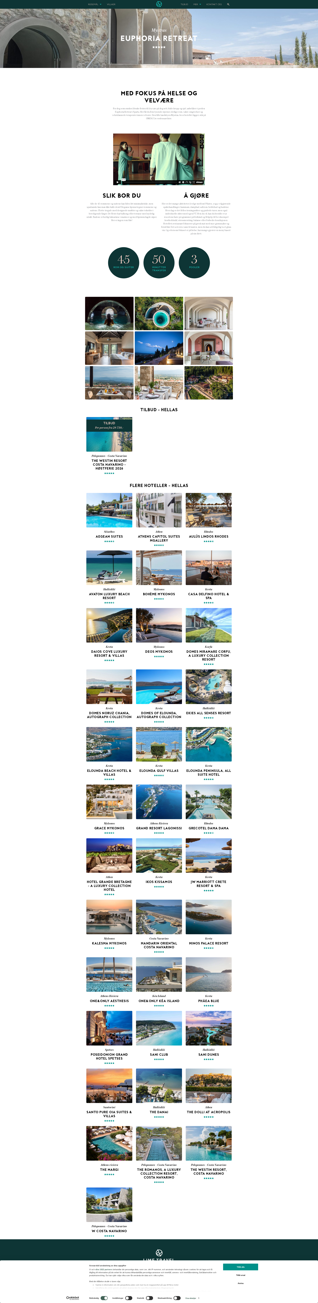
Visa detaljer (190, 1298)
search (228, 4)
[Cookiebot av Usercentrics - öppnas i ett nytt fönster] (73, 1298)
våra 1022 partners (103, 1269)
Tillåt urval (240, 1275)
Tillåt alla (240, 1267)
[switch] (128, 1298)
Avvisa (240, 1283)
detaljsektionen (173, 1291)
